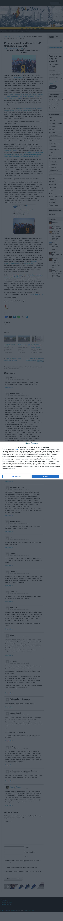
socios (17, 449)
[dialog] (31, 460)
